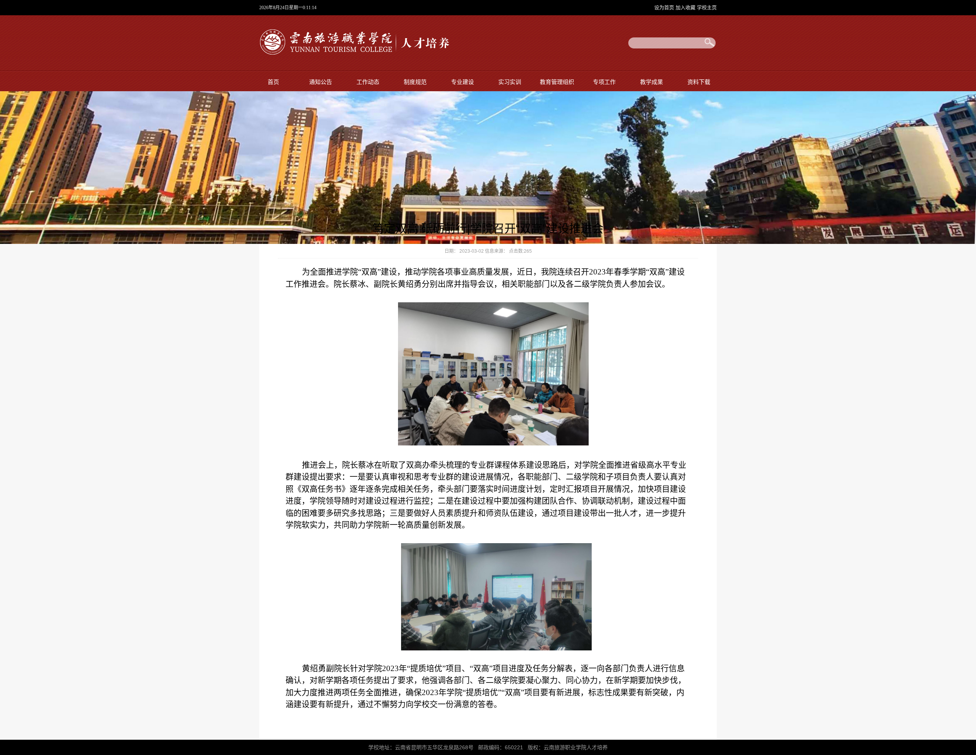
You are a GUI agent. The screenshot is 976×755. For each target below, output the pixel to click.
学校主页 (707, 7)
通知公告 (320, 82)
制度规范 (415, 82)
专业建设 (462, 82)
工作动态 (367, 82)
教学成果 (651, 82)
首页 (273, 82)
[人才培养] (354, 55)
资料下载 (698, 82)
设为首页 (665, 7)
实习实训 (509, 82)
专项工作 (604, 82)
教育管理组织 (557, 82)
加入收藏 (686, 7)
